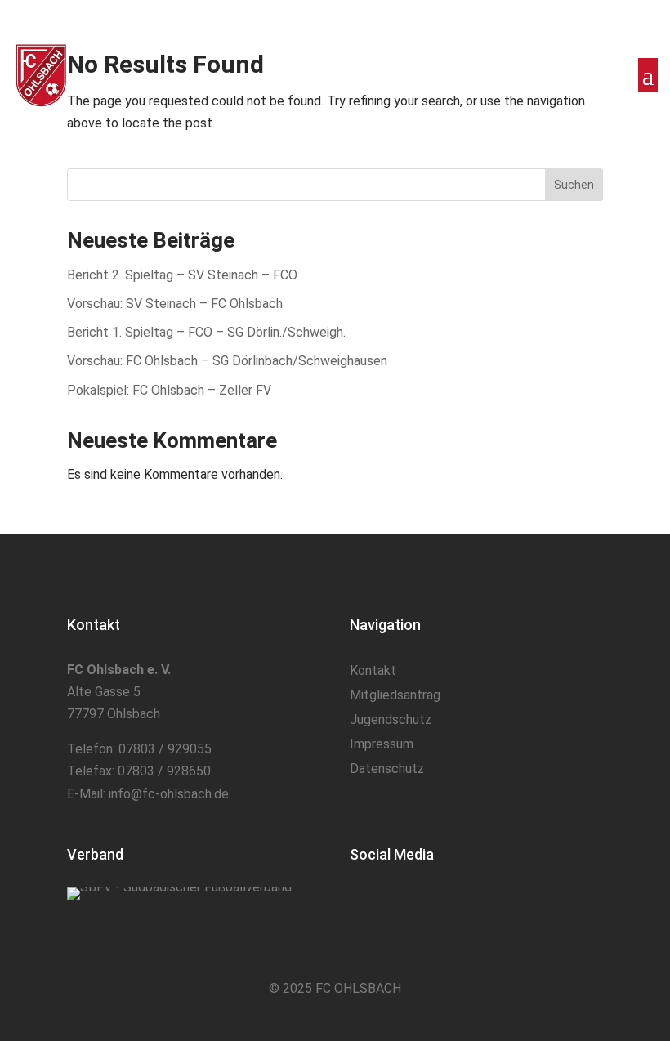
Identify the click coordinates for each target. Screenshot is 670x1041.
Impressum (381, 745)
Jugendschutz (390, 720)
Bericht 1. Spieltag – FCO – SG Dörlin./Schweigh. (206, 332)
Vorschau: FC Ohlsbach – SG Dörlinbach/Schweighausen (227, 361)
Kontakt (373, 671)
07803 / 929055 (165, 749)
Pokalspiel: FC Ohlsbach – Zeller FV (169, 390)
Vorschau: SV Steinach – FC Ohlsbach (175, 303)
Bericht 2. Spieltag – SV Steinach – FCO (182, 275)
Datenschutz (387, 769)
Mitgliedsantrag (395, 696)
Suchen (574, 184)
